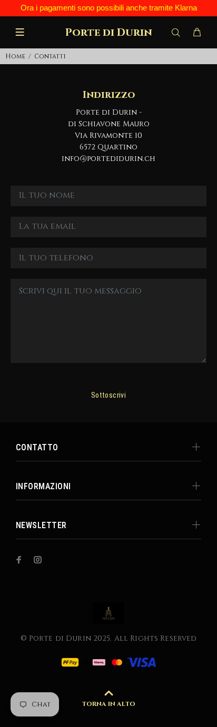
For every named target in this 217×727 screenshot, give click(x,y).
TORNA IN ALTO (108, 704)
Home (15, 56)
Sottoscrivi (108, 395)
